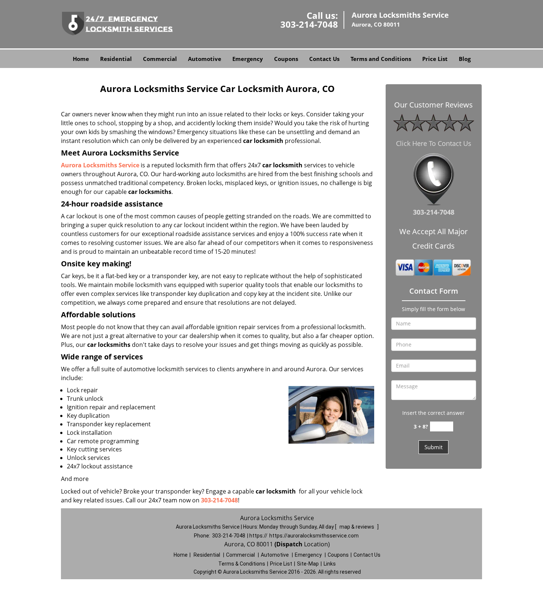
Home (81, 58)
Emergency (247, 58)
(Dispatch (289, 544)
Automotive (204, 58)
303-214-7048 (309, 24)
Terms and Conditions (381, 58)
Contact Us (324, 58)
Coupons (286, 58)
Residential (116, 58)
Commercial (160, 58)
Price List (435, 58)
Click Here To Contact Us (433, 143)
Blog (465, 58)
